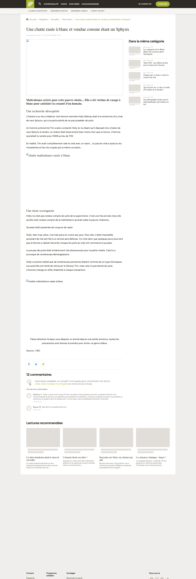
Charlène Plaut (33, 35)
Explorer (74, 4)
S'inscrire (162, 4)
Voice (64, 4)
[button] (28, 364)
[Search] (39, 4)
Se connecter (145, 4)
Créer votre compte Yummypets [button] (51, 383)
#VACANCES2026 (90, 4)
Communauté (51, 4)
